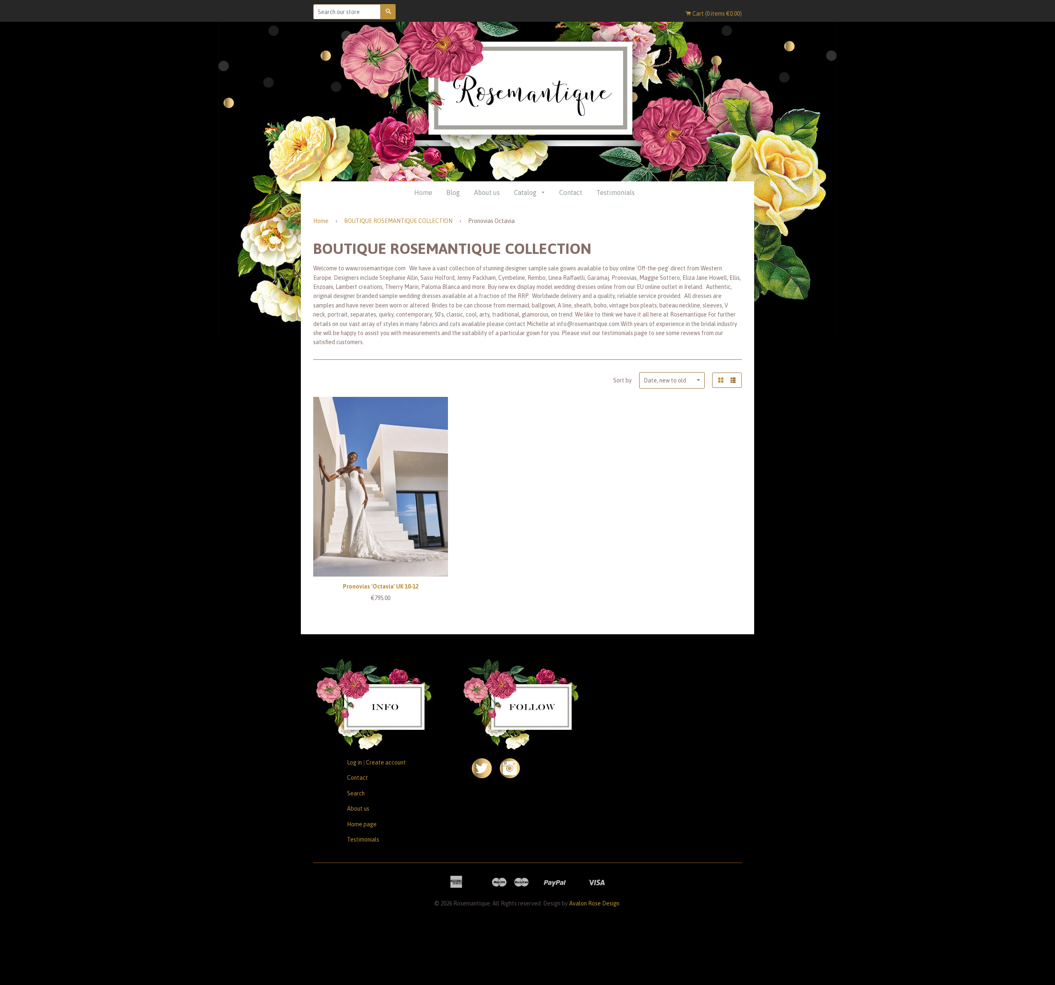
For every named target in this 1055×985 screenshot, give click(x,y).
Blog (453, 192)
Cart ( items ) (716, 13)
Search (356, 793)
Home (423, 192)
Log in (354, 762)
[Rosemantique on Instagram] (509, 776)
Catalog (526, 192)
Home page (362, 824)
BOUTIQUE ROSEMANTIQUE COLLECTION (398, 221)
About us (487, 192)
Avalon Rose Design (594, 903)
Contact (570, 192)
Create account (386, 762)
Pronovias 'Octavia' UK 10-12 (380, 586)
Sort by (622, 380)
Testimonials (615, 192)
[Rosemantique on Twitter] (481, 776)
